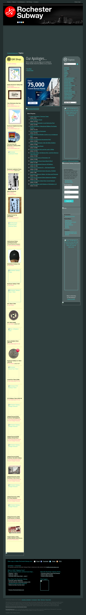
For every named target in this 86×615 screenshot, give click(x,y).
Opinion (65, 75)
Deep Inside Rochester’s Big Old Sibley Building (43, 142)
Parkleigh (11, 573)
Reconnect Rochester (70, 216)
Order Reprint (18, 419)
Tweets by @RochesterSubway (70, 161)
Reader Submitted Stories (69, 78)
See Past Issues (68, 180)
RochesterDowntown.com (71, 231)
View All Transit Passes (13, 539)
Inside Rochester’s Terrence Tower (39, 116)
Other (65, 76)
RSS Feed (43, 599)
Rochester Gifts (67, 82)
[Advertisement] (43, 39)
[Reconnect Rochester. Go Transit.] (44, 590)
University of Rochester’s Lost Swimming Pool (42, 123)
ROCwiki (67, 234)
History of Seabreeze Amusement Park (40, 139)
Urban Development (68, 97)
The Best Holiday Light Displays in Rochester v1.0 (43, 184)
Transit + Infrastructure (68, 95)
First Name (67, 190)
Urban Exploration (67, 98)
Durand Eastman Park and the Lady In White (42, 149)
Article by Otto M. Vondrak (47, 574)
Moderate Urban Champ (70, 222)
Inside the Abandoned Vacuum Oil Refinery (41, 164)
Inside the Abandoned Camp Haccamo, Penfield (43, 171)
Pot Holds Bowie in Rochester (38, 131)
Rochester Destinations (69, 80)
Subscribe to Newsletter (26, 599)
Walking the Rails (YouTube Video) (17, 584)
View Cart (77, 2)
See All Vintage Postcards (14, 420)
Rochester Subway (68, 89)
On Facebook (34, 599)
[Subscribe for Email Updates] (34, 562)
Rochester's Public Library (71, 233)
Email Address (68, 185)
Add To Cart (17, 343)
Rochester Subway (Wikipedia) (16, 580)
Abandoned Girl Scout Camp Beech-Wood (41, 161)
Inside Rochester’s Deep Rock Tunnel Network (42, 180)
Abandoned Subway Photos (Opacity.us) (18, 583)
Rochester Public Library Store (16, 576)
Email (38, 561)
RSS (60, 561)
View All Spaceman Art (13, 218)
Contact (36, 2)
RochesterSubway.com (12, 53)
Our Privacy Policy (69, 182)
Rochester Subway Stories (69, 91)
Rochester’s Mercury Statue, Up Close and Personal (44, 174)
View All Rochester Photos (14, 245)
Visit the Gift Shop (12, 63)
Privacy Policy (48, 599)
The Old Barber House (36, 119)
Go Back (29, 68)
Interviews (66, 73)
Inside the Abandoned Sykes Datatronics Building (43, 177)
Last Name (67, 194)
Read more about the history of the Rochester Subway (16, 606)
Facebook (45, 561)
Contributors (21, 2)
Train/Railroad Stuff (68, 94)
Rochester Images (68, 86)
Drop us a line (71, 299)
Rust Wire (67, 227)
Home (9, 2)
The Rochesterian (69, 224)
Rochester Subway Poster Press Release (50, 573)
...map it (15, 573)
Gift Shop (29, 2)
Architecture (66, 67)
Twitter (54, 561)
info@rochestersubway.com (52, 567)
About (14, 2)
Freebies (66, 72)
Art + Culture (66, 69)
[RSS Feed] (57, 562)
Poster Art (11, 574)
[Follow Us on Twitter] (50, 562)
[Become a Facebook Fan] (41, 562)
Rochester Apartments (68, 79)
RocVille (67, 226)
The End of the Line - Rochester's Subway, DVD (19, 582)
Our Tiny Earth (68, 223)
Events (65, 70)
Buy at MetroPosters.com (13, 87)
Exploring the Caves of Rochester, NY (40, 157)
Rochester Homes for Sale (69, 85)
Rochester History (68, 83)
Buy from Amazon (12, 194)
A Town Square (68, 220)
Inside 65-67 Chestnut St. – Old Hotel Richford (42, 167)
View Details (11, 86)
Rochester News (67, 88)
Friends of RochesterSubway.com (16, 589)
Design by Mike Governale (47, 576)
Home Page (30, 70)
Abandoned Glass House (36, 146)
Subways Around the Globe (69, 92)
